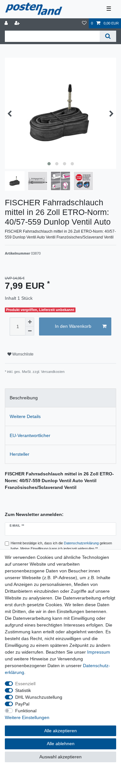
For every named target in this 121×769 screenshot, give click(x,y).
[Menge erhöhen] (29, 321)
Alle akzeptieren (60, 730)
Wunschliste (22, 354)
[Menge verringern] (29, 331)
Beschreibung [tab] (24, 397)
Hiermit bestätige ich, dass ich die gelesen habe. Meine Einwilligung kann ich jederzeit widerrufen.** (61, 545)
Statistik (23, 690)
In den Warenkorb (73, 326)
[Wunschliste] (84, 23)
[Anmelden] (6, 23)
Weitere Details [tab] (25, 416)
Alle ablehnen (61, 743)
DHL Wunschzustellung (38, 697)
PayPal (22, 703)
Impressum (98, 652)
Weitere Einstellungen (27, 717)
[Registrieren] (17, 23)
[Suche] (108, 36)
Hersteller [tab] (19, 454)
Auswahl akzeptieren (60, 756)
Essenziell (25, 683)
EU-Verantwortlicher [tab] (30, 435)
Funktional (25, 710)
